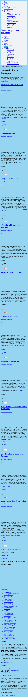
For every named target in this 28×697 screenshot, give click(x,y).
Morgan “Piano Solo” (9, 178)
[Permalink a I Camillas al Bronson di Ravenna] (6, 243)
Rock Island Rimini (8, 613)
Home (5, 2)
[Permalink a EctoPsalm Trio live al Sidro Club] (6, 103)
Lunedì (5, 36)
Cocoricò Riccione (8, 597)
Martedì (6, 37)
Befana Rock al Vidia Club (11, 272)
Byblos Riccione (8, 596)
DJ (4, 4)
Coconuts (6, 610)
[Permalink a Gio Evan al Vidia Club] (6, 378)
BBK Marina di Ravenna (10, 617)
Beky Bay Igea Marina (9, 624)
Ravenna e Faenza (11, 25)
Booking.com (4, 558)
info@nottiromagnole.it (10, 668)
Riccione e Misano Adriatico (14, 14)
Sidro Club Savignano (9, 627)
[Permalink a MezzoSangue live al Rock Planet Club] (6, 520)
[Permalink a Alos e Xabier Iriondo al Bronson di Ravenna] (6, 425)
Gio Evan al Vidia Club (10, 361)
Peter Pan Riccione (8, 602)
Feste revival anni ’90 (9, 637)
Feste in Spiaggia (8, 45)
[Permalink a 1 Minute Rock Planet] (6, 332)
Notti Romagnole (14, 670)
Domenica (6, 44)
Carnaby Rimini (8, 607)
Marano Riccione (11, 16)
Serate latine (7, 632)
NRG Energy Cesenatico (10, 623)
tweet (5, 124)
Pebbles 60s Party (8, 133)
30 (16, 549)
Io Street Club (7, 611)
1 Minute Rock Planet (9, 316)
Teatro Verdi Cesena (9, 628)
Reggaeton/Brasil (11, 59)
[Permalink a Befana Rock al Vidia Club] (6, 289)
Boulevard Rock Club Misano (11, 593)
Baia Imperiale (7, 592)
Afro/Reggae (10, 58)
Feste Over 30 (10, 50)
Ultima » (20, 549)
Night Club (9, 27)
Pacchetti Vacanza (8, 9)
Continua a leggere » (6, 163)
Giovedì (6, 40)
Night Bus (6, 10)
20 (15, 549)
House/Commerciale (12, 52)
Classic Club (7, 609)
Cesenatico (9, 20)
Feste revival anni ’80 (9, 635)
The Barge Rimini (8, 614)
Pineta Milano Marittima (10, 620)
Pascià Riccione (8, 600)
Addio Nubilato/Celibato (10, 7)
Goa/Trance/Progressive (13, 64)
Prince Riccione (8, 603)
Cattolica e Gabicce (11, 17)
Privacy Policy (14, 675)
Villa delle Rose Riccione (10, 604)
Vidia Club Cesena (8, 630)
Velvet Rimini (7, 616)
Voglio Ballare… (8, 48)
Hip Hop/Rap (10, 57)
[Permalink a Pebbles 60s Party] (6, 150)
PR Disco (6, 6)
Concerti (6, 47)
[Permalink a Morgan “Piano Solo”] (6, 195)
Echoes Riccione (8, 599)
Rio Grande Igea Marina (10, 625)
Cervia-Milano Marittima (13, 21)
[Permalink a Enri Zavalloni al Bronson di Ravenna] (6, 472)
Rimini (8, 13)
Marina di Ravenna (11, 23)
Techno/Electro (10, 54)
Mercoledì (6, 38)
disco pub (12, 651)
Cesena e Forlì (10, 24)
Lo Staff (6, 3)
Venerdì (6, 41)
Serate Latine (10, 51)
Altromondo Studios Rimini (10, 606)
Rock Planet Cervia (8, 621)
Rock (8, 55)
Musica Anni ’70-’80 (12, 61)
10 (13, 549)
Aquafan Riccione (8, 595)
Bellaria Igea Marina (12, 18)
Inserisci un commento (6, 90)
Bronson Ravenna (8, 618)
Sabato (5, 43)
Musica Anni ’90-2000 (12, 62)
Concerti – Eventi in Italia (10, 638)
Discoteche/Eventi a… (9, 11)
